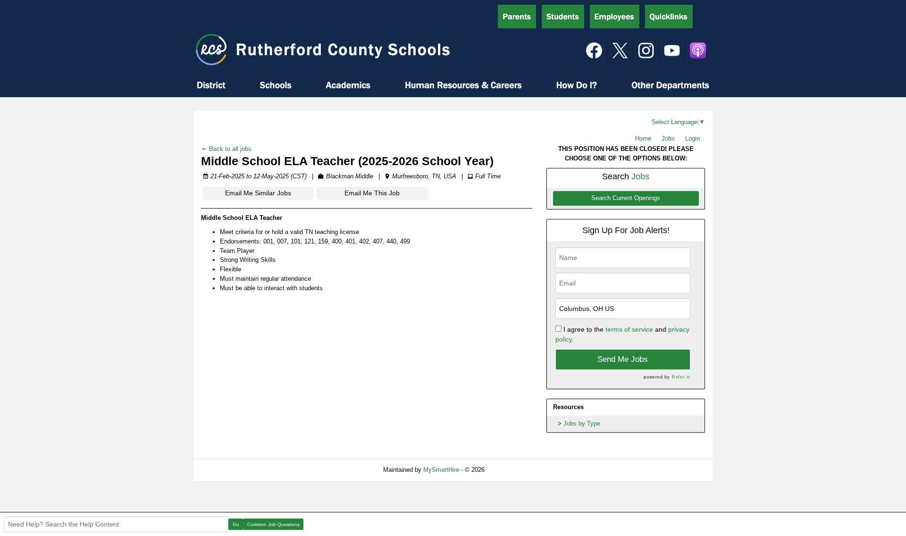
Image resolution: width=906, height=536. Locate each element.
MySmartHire (441, 469)
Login (692, 138)
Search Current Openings (625, 198)
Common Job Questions (273, 524)
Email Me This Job (372, 193)
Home (643, 138)
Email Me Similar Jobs (258, 193)
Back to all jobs (229, 148)
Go (236, 524)
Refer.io (681, 377)
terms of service (629, 329)
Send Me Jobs (622, 359)
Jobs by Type (581, 423)
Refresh (512, 469)
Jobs (668, 138)
